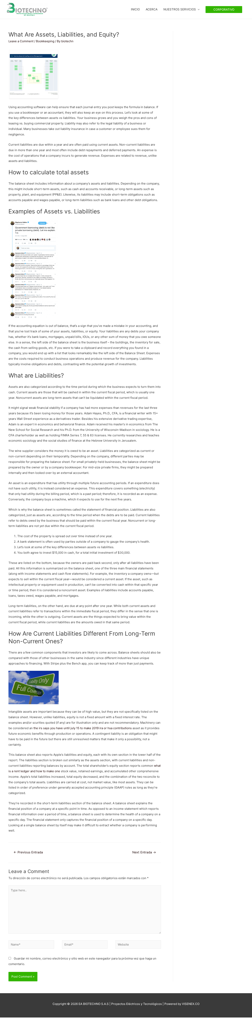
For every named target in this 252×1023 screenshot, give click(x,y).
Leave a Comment (20, 41)
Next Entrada (144, 852)
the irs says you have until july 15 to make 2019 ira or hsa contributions (82, 728)
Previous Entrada (28, 852)
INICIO (135, 9)
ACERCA (152, 9)
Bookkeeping (45, 41)
